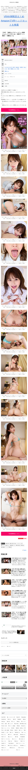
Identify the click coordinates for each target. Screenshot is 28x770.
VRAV (3, 543)
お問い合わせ (21, 765)
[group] (8, 668)
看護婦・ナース (13, 68)
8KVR (14, 67)
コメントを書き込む (14, 642)
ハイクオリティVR (8, 67)
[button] (25, 655)
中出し (25, 67)
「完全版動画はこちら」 (14, 110)
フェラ (6, 68)
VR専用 (21, 67)
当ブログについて (7, 765)
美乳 (9, 68)
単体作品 (17, 67)
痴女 (18, 68)
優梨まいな (7, 71)
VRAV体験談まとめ (14, 16)
